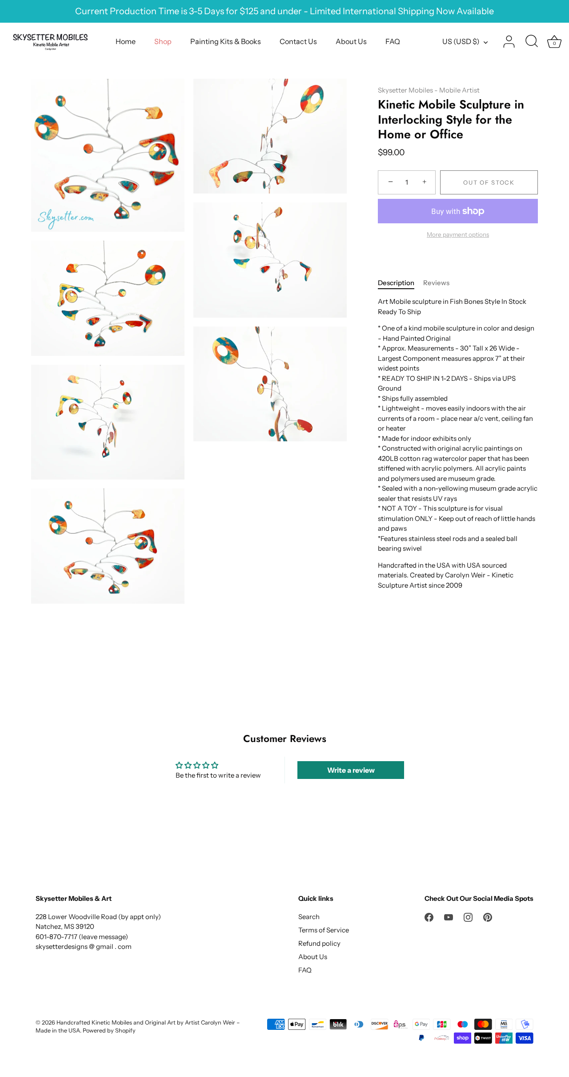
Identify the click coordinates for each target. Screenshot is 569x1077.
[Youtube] (448, 916)
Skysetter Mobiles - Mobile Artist (429, 90)
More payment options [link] (458, 234)
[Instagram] (468, 916)
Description (396, 282)
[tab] (400, 283)
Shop (163, 41)
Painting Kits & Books (225, 41)
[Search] (531, 42)
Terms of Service (323, 930)
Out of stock (488, 182)
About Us (351, 41)
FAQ (392, 41)
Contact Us (298, 41)
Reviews (436, 282)
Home (126, 41)
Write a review (351, 770)
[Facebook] (429, 916)
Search (309, 916)
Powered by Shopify (109, 1030)
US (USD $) (461, 41)
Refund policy (319, 943)
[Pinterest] (487, 916)
